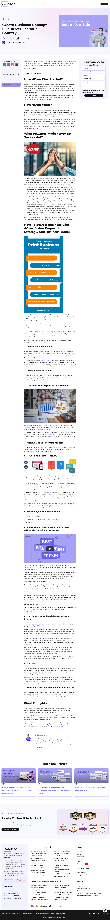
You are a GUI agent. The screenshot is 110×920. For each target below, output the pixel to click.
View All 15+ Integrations (58, 906)
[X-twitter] (98, 913)
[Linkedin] (90, 913)
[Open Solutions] (49, 4)
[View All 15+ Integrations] (65, 906)
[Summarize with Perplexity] (16, 64)
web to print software (40, 366)
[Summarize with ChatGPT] (4, 64)
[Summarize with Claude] (12, 64)
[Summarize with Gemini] (8, 64)
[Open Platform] (39, 4)
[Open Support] (73, 4)
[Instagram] (107, 913)
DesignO (29, 725)
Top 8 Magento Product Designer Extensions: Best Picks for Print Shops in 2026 (55, 790)
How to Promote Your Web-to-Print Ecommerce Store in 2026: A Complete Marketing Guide (17, 790)
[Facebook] (102, 913)
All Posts (39, 747)
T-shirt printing (46, 360)
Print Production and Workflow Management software (41, 624)
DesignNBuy (50, 434)
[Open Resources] (64, 4)
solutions (30, 63)
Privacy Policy (91, 92)
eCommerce (14, 19)
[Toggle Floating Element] (105, 910)
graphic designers (58, 335)
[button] (18, 74)
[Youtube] (94, 913)
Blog (7, 19)
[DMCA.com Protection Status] (60, 913)
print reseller (46, 492)
